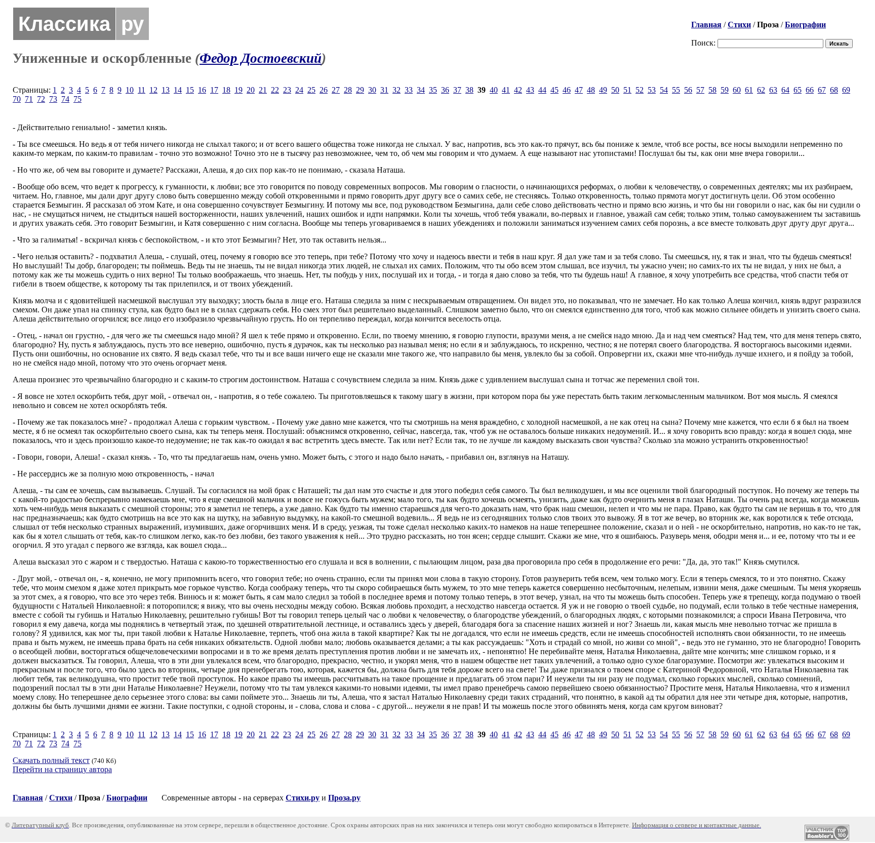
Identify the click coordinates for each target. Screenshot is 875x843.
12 (153, 90)
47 (579, 90)
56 (688, 90)
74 (65, 99)
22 (275, 90)
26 (324, 90)
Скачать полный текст (51, 760)
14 (178, 90)
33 (409, 90)
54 (664, 90)
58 (712, 90)
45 (554, 90)
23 (287, 90)
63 (773, 90)
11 (141, 90)
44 (542, 90)
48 (591, 90)
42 (518, 90)
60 (737, 90)
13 (166, 90)
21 (263, 90)
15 (190, 90)
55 (676, 90)
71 (29, 99)
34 (421, 90)
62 (761, 90)
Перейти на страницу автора (62, 769)
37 (457, 90)
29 (360, 90)
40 (494, 90)
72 (41, 99)
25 (311, 90)
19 (238, 90)
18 (226, 90)
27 (336, 90)
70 (17, 99)
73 (53, 99)
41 (506, 90)
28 (348, 90)
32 (396, 90)
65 (797, 90)
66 (810, 90)
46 (567, 90)
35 (433, 90)
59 (725, 90)
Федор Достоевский (261, 58)
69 (846, 90)
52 (639, 90)
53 (652, 90)
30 (372, 90)
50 (615, 90)
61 (749, 90)
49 (603, 90)
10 (130, 90)
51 (627, 90)
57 (700, 90)
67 (822, 90)
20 (251, 90)
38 (469, 90)
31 (384, 90)
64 (785, 90)
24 (299, 90)
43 (530, 90)
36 (445, 90)
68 (834, 90)
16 (202, 90)
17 (214, 90)
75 (77, 99)
